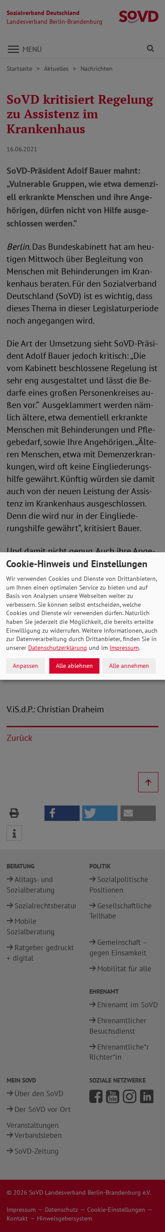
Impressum (124, 648)
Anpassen (25, 666)
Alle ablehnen (74, 666)
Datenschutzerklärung (57, 648)
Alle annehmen (129, 666)
